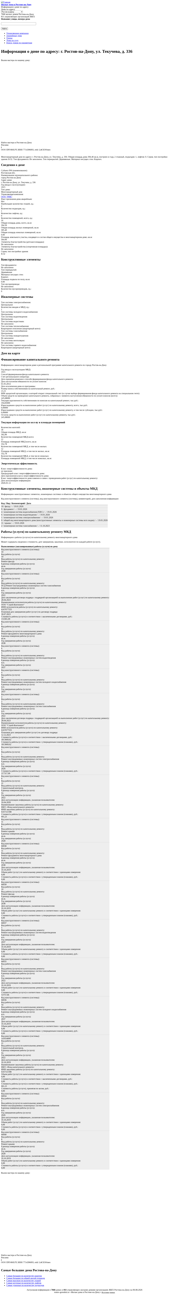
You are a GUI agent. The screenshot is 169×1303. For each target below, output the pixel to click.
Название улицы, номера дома (15, 19)
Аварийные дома (14, 36)
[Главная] (5, 2)
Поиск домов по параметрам (19, 43)
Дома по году (12, 40)
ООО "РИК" (6, 197)
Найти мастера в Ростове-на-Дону (16, 142)
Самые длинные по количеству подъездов (25, 1285)
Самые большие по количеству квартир (24, 1276)
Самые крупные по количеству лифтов (23, 1283)
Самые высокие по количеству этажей (23, 1280)
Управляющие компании (17, 33)
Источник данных (108, 1292)
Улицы (9, 38)
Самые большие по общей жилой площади (25, 1278)
